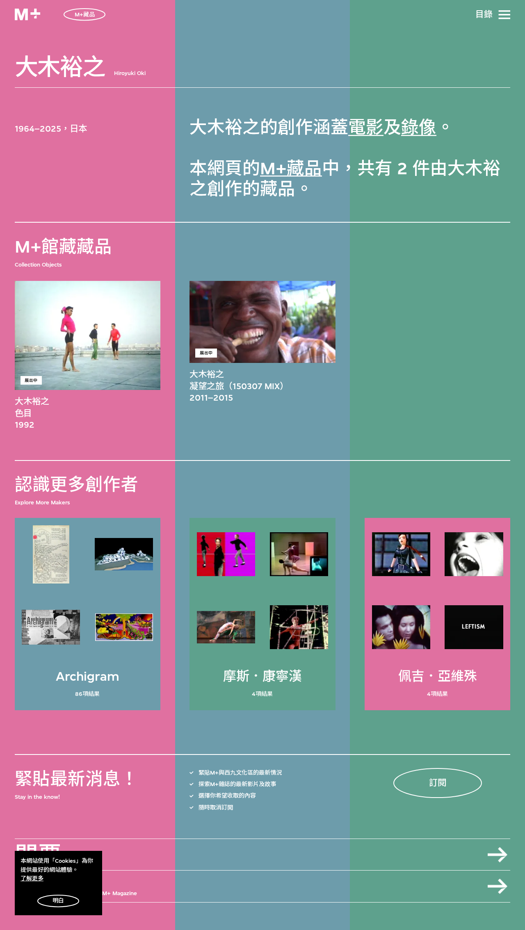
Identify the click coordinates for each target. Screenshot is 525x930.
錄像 (418, 128)
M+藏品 (291, 169)
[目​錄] (504, 14)
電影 (365, 128)
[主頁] (27, 14)
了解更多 (32, 878)
